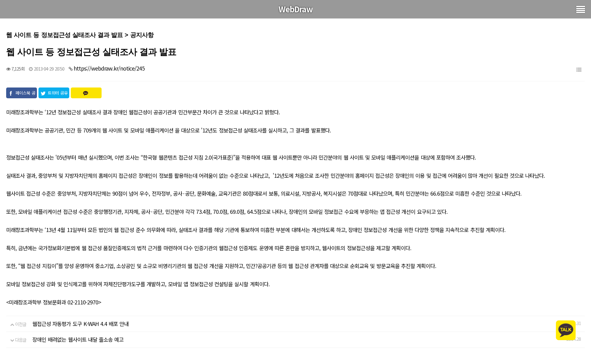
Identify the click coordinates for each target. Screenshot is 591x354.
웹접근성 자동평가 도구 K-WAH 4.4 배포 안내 (80, 324)
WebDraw (296, 8)
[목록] (578, 69)
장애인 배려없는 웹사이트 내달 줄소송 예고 (77, 339)
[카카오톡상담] (566, 329)
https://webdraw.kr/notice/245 (109, 68)
